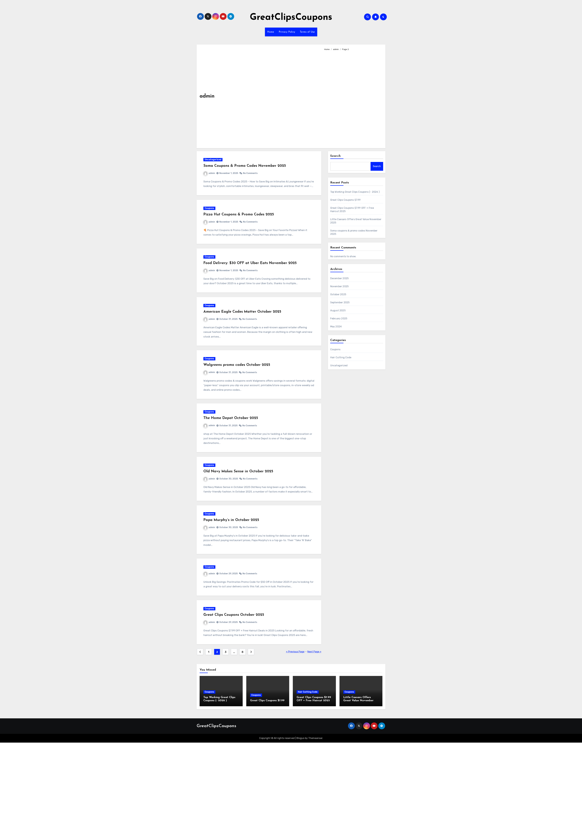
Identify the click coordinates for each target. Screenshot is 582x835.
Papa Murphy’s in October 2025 (231, 520)
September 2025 (340, 302)
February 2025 (338, 318)
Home (270, 32)
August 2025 (338, 310)
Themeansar (315, 738)
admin (212, 173)
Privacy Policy (287, 32)
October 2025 (338, 294)
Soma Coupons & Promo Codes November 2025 (244, 166)
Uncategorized (213, 159)
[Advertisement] (352, 98)
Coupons (209, 208)
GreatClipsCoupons (291, 17)
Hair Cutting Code (340, 357)
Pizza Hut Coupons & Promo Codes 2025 (238, 214)
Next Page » (314, 651)
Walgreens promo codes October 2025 (236, 365)
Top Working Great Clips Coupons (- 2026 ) (355, 191)
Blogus (300, 738)
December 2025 (339, 278)
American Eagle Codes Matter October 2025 (242, 312)
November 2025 (339, 286)
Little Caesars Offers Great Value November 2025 (358, 700)
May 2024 (336, 326)
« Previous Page (295, 651)
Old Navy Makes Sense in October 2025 (238, 471)
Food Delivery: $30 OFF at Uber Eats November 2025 (250, 263)
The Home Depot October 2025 (230, 418)
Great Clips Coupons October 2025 (233, 615)
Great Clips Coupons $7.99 (345, 199)
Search (335, 156)
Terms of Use (307, 32)
